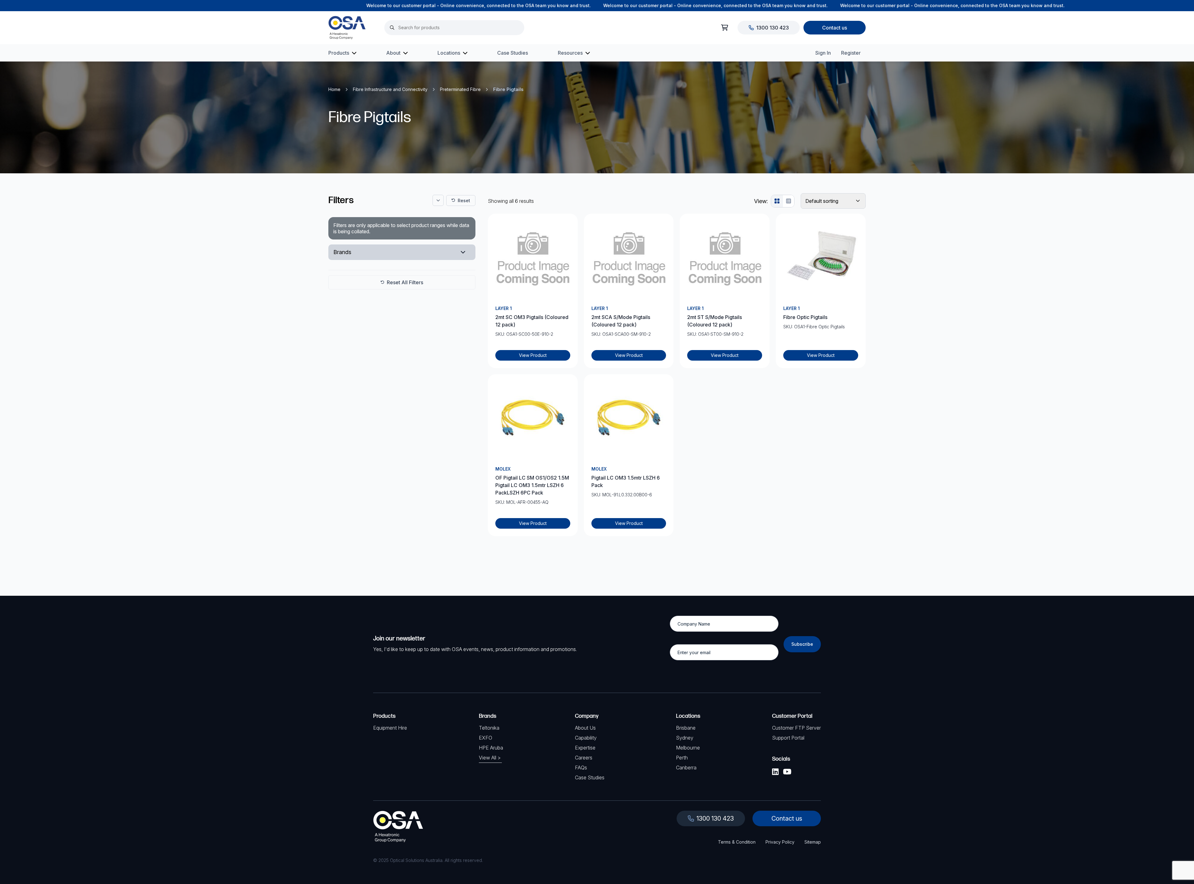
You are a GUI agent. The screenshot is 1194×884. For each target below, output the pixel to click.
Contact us (834, 28)
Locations (448, 53)
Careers (583, 757)
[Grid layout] (777, 201)
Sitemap (812, 842)
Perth (682, 757)
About (393, 53)
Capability (586, 738)
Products (338, 53)
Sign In (823, 53)
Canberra (686, 767)
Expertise (585, 748)
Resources (570, 53)
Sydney (684, 738)
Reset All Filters (405, 282)
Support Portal (788, 738)
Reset (464, 200)
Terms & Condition (737, 842)
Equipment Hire (390, 728)
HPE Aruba (491, 748)
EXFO (485, 738)
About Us (585, 728)
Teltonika (489, 728)
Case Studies (512, 53)
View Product (533, 355)
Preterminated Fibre (460, 89)
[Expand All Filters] (438, 200)
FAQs (581, 767)
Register (851, 53)
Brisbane (686, 728)
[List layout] (788, 201)
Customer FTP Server (796, 728)
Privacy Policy (780, 842)
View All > (490, 757)
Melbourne (688, 748)
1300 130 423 (772, 28)
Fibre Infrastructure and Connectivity (390, 89)
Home (334, 89)
